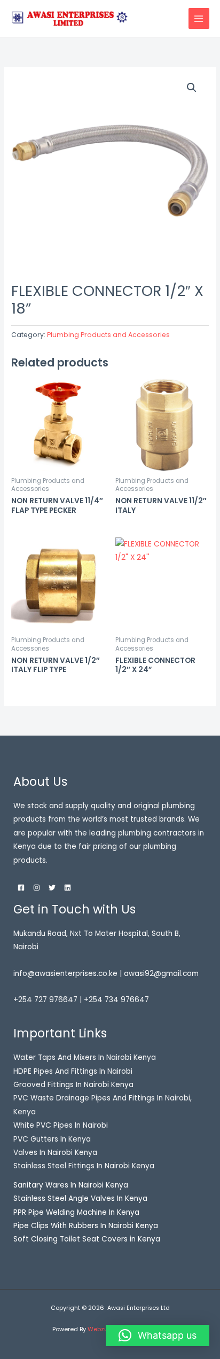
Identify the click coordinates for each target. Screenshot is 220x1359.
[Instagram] (36, 887)
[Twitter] (52, 887)
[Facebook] (21, 887)
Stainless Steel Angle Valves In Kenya (80, 1198)
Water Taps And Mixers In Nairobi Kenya (84, 1057)
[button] (191, 87)
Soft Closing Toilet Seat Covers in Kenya (86, 1239)
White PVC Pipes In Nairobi (60, 1125)
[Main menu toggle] (198, 18)
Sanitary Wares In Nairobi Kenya (70, 1185)
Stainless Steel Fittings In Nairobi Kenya (83, 1166)
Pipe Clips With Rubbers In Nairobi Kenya (85, 1226)
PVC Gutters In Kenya (52, 1139)
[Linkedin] (67, 887)
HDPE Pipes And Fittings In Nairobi (72, 1071)
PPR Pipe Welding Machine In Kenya (76, 1212)
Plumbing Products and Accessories (108, 334)
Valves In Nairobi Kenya (55, 1152)
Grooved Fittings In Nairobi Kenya (73, 1085)
